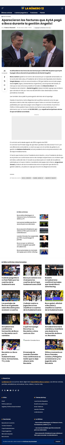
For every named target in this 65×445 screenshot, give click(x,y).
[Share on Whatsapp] (5, 85)
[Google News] (10, 390)
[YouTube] (8, 390)
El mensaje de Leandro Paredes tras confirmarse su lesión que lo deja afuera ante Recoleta (32, 357)
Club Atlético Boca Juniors (39, 382)
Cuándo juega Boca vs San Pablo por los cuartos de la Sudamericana (10, 281)
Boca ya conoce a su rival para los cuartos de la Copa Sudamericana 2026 (32, 281)
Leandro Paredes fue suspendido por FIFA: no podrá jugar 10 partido (27, 238)
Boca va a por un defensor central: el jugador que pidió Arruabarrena (26, 245)
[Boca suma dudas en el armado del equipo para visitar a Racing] (44, 251)
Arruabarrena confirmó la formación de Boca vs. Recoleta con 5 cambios (10, 331)
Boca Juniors (26, 178)
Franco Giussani (9, 27)
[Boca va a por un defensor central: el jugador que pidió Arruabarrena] (44, 244)
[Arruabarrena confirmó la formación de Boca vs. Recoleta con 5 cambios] (11, 319)
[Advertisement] (32, 2)
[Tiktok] (16, 390)
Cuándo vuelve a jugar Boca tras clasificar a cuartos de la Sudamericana (32, 306)
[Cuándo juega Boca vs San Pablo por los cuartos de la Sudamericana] (11, 270)
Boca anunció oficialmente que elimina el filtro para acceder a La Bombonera (27, 230)
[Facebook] (2, 390)
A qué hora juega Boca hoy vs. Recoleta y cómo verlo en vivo (30, 330)
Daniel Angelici (38, 178)
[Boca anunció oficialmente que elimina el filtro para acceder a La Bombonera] (44, 230)
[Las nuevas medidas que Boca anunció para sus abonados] (44, 224)
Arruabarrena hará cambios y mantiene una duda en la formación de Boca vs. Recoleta (54, 331)
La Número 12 (6, 382)
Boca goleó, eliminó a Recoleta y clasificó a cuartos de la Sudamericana (54, 306)
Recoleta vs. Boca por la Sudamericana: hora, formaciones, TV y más (10, 356)
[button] (58, 441)
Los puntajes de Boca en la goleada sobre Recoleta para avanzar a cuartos (10, 306)
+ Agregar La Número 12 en (41, 27)
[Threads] (18, 390)
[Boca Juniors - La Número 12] (32, 8)
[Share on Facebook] (5, 77)
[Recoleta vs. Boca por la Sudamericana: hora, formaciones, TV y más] (11, 344)
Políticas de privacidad (30, 441)
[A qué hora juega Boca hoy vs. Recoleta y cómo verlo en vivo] (32, 319)
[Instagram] (13, 390)
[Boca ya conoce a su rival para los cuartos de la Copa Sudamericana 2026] (32, 270)
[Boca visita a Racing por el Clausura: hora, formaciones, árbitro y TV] (44, 216)
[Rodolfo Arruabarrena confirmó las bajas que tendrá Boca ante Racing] (54, 270)
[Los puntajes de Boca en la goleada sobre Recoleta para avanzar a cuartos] (11, 295)
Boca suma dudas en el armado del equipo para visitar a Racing (27, 251)
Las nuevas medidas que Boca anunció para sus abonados (26, 223)
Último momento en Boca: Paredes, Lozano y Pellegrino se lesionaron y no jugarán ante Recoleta (53, 357)
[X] (5, 390)
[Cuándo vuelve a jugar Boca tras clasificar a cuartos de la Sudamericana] (32, 295)
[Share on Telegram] (5, 89)
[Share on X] (5, 81)
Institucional (7, 16)
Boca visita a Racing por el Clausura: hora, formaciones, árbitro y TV (26, 217)
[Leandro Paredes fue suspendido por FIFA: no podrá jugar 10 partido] (44, 237)
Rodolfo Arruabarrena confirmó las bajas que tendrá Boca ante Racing (53, 282)
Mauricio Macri (51, 178)
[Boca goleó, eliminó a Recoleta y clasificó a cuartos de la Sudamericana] (54, 295)
